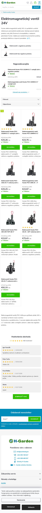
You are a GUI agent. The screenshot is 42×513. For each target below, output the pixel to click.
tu (29, 495)
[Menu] (39, 2)
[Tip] (10, 119)
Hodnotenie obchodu (21, 336)
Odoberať (34, 419)
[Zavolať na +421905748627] (27, 2)
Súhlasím (31, 507)
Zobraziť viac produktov (20, 92)
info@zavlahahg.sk (23, 452)
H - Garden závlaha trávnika (22, 465)
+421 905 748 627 (22, 455)
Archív (3, 483)
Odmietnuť (11, 507)
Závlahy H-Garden (22, 462)
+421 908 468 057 (22, 458)
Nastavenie (21, 500)
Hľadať (36, 7)
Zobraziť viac (21, 397)
